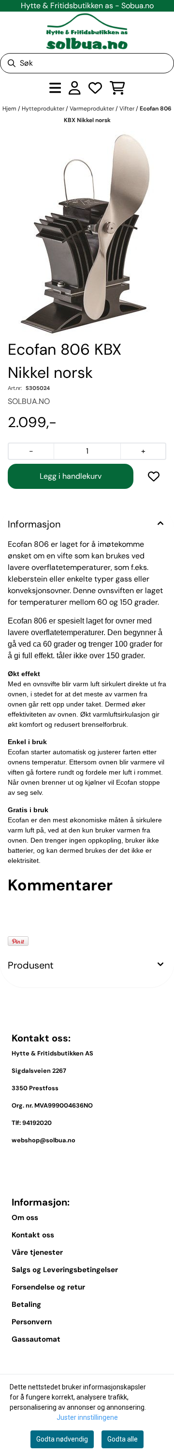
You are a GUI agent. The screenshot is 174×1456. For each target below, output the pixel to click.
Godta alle (122, 1439)
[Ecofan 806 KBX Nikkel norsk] (87, 233)
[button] (154, 476)
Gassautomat (36, 1339)
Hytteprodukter (44, 108)
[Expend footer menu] (158, 1361)
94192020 (37, 1123)
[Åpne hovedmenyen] (55, 87)
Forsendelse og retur (48, 1287)
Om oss (25, 1217)
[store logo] (87, 31)
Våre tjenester (37, 1252)
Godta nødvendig (62, 1439)
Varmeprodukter (93, 108)
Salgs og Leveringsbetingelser (65, 1270)
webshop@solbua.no (43, 1140)
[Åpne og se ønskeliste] (95, 87)
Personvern (32, 1322)
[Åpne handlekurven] (117, 87)
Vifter (127, 108)
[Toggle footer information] (158, 1162)
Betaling (26, 1304)
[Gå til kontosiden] (75, 87)
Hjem (10, 108)
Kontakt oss (33, 1235)
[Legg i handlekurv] (70, 476)
